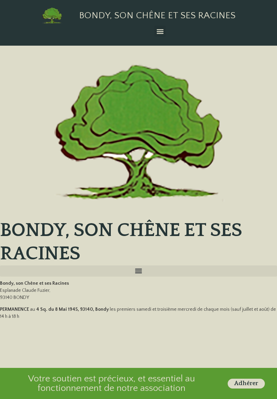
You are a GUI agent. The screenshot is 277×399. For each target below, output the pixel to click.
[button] (160, 31)
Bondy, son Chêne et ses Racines (157, 15)
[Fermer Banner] (271, 383)
